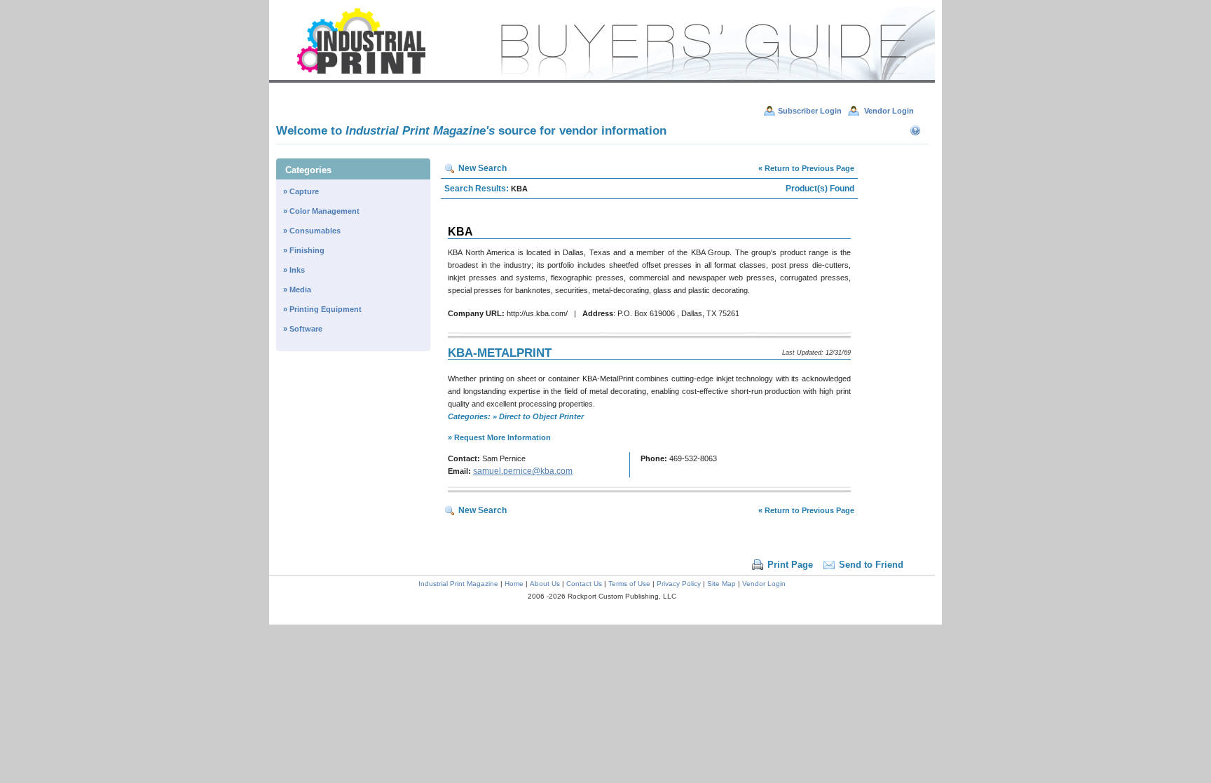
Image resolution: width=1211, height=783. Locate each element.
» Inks (294, 270)
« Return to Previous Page (806, 168)
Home (514, 583)
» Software (302, 329)
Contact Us (584, 583)
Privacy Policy (679, 583)
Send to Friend (871, 564)
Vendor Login (764, 583)
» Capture (301, 191)
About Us (545, 583)
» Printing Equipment (322, 309)
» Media (297, 289)
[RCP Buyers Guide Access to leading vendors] (602, 80)
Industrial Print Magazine (458, 583)
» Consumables (312, 230)
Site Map (721, 583)
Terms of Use (629, 583)
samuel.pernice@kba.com (523, 471)
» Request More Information (499, 437)
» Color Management (321, 211)
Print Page (790, 564)
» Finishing (303, 250)
